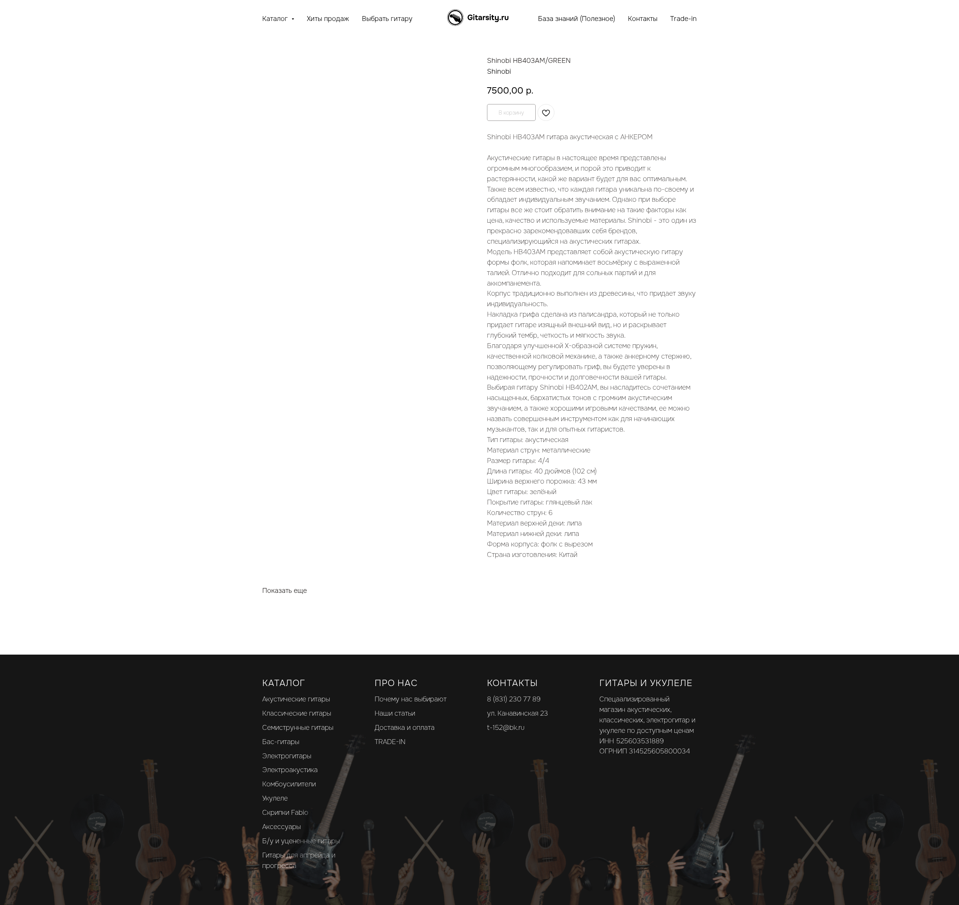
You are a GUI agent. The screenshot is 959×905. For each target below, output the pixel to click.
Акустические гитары (296, 699)
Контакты (642, 19)
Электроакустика (290, 770)
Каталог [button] (276, 19)
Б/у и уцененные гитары (301, 841)
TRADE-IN (390, 742)
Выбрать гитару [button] (387, 19)
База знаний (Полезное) (576, 19)
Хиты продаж (328, 19)
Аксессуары (281, 827)
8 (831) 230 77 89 (514, 699)
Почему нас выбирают (411, 699)
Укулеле (275, 798)
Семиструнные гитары (297, 727)
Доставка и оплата (405, 727)
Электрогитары (286, 756)
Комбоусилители (289, 784)
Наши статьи (395, 713)
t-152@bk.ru (505, 727)
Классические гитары (296, 713)
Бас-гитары (280, 742)
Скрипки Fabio (285, 812)
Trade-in (683, 19)
